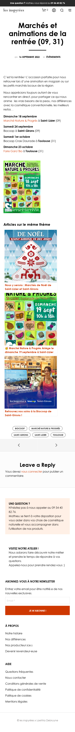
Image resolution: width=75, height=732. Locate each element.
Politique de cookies (18, 695)
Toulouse (58, 435)
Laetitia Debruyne (47, 720)
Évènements (53, 57)
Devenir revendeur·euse (21, 651)
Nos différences (15, 639)
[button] (45, 10)
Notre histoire (13, 633)
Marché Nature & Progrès (20, 120)
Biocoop (20, 428)
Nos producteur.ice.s (18, 645)
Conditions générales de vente (25, 683)
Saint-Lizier (40, 435)
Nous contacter (15, 677)
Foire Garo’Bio (12, 151)
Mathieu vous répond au (37, 3)
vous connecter (31, 471)
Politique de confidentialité (22, 689)
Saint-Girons (21, 435)
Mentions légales (16, 701)
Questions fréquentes (19, 671)
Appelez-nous (18, 565)
